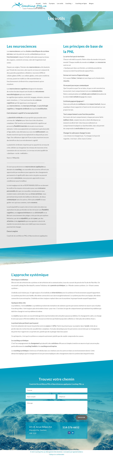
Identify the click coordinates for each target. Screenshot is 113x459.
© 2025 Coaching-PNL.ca (37, 452)
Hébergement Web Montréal (54, 452)
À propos (52, 3)
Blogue (91, 3)
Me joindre (39, 7)
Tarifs (45, 3)
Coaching (68, 3)
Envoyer (81, 417)
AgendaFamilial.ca (78, 452)
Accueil (38, 3)
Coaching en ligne (81, 3)
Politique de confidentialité (56, 454)
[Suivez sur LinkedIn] (72, 432)
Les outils (60, 3)
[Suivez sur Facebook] (69, 432)
